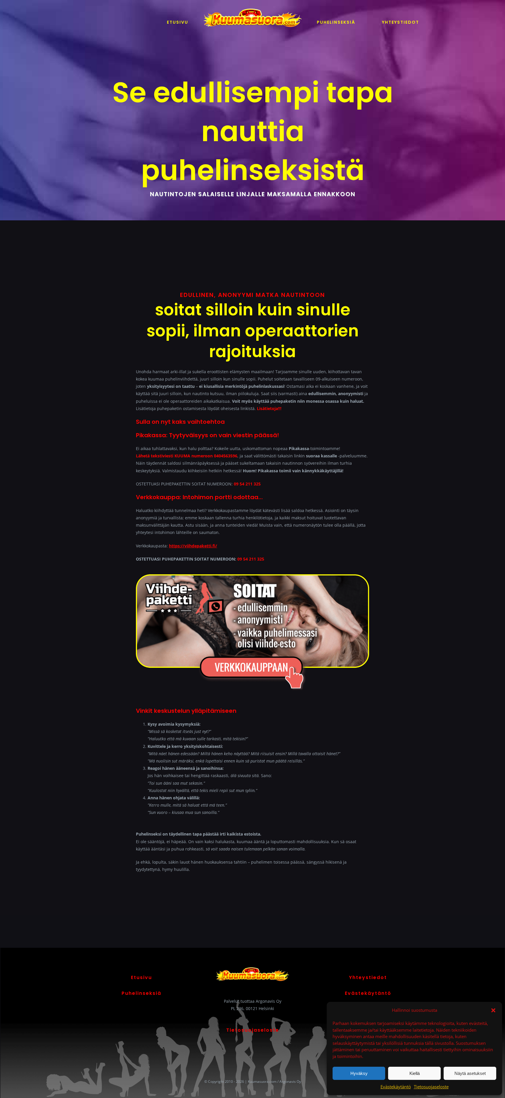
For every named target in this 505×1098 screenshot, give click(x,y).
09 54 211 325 (247, 484)
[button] (493, 1010)
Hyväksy (359, 1073)
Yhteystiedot (368, 977)
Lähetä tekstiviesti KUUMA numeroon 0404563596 (186, 456)
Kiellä (414, 1073)
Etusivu (141, 977)
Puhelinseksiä (141, 993)
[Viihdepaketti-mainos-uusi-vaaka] (252, 576)
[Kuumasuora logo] (252, 8)
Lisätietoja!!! (269, 408)
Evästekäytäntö (396, 1087)
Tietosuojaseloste (431, 1087)
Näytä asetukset (470, 1073)
